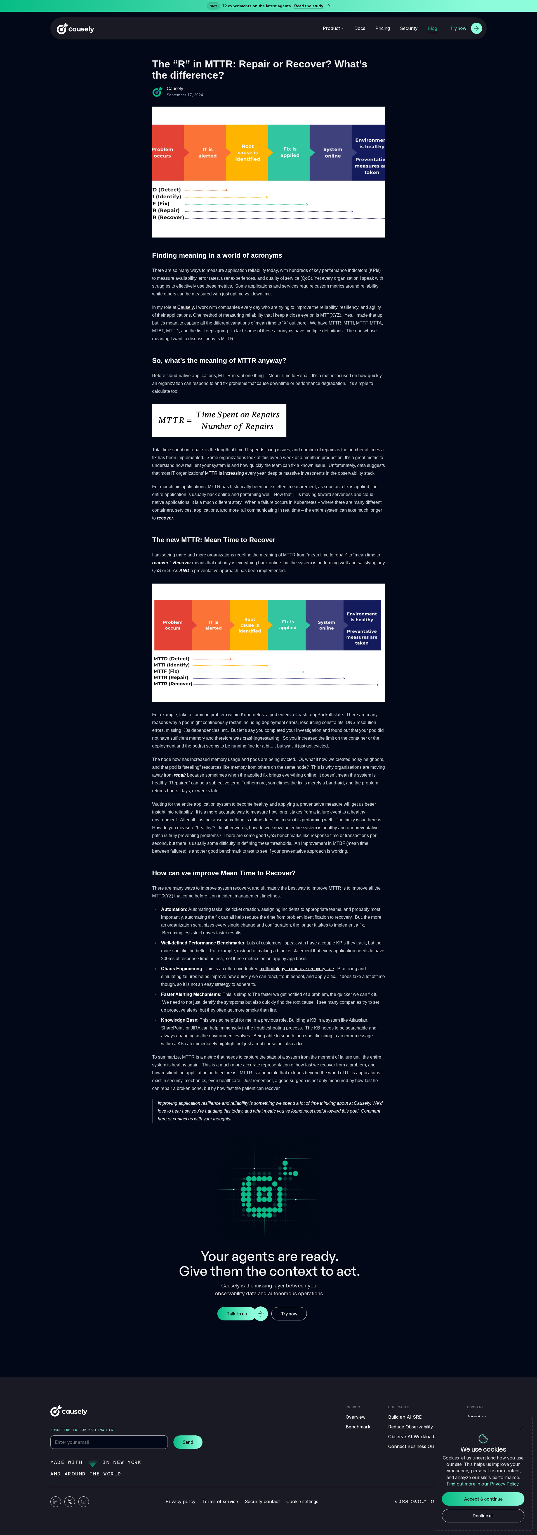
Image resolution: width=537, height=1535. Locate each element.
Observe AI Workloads (412, 1436)
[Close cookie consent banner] (521, 1428)
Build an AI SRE (405, 1417)
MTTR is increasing (224, 473)
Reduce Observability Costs (417, 1427)
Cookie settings (302, 1501)
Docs (359, 28)
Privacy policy (181, 1501)
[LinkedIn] (55, 1501)
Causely (185, 307)
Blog (432, 28)
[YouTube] (83, 1501)
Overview (356, 1417)
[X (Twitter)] (69, 1501)
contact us (183, 1118)
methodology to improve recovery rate (297, 968)
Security (409, 28)
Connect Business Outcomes (418, 1446)
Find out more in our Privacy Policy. (483, 1484)
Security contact (262, 1501)
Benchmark (358, 1427)
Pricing (382, 28)
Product (331, 28)
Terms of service (220, 1501)
